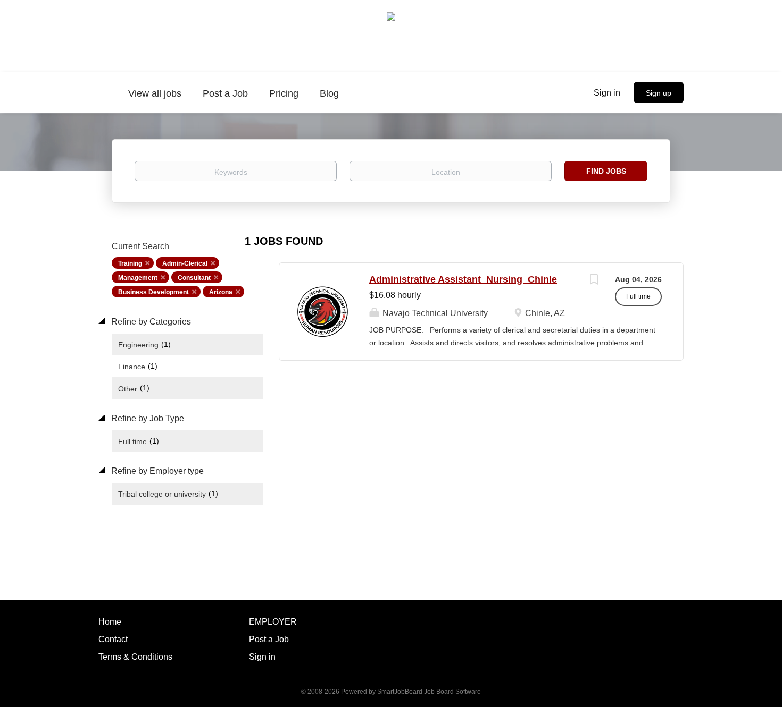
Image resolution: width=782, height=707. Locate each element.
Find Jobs (606, 171)
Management (137, 278)
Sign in (607, 92)
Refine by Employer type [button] (156, 470)
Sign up (658, 93)
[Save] (593, 280)
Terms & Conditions (135, 656)
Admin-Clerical (184, 263)
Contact (113, 639)
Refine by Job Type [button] (146, 418)
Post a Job (269, 639)
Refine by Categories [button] (150, 321)
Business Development (153, 292)
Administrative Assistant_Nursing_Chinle (463, 279)
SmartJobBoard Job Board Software (429, 691)
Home (109, 621)
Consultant (194, 278)
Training (130, 263)
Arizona (220, 292)
